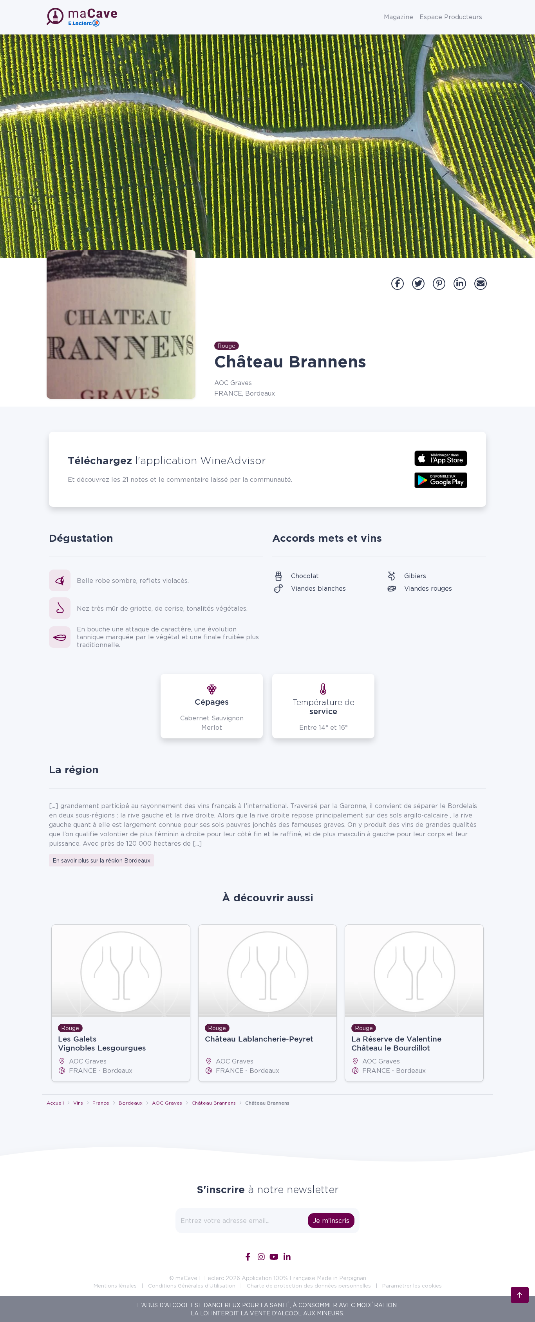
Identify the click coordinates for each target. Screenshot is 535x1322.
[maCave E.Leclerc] (83, 17)
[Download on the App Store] (440, 457)
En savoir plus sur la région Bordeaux (101, 860)
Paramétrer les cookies (412, 1285)
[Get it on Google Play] (440, 479)
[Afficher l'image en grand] (121, 324)
